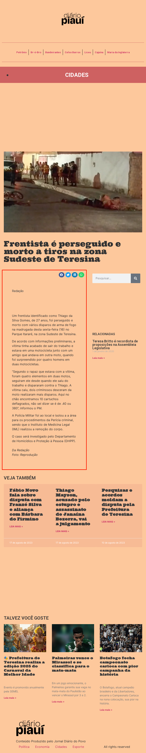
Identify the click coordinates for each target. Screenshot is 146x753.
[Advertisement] (73, 117)
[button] (61, 274)
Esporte (78, 747)
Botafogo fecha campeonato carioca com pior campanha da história (119, 666)
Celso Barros (72, 52)
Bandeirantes (53, 52)
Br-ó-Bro (36, 52)
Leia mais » (98, 357)
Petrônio (21, 52)
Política (24, 747)
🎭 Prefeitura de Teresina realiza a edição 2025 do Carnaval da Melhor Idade (24, 666)
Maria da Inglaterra (118, 52)
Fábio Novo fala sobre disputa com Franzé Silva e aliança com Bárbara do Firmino (26, 505)
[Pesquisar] (135, 278)
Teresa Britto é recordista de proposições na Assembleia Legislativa (115, 344)
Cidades (76, 74)
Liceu (87, 52)
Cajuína (99, 52)
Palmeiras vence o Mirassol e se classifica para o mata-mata (72, 664)
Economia (42, 747)
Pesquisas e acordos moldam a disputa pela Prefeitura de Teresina (118, 502)
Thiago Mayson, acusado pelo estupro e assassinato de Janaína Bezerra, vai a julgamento (73, 507)
